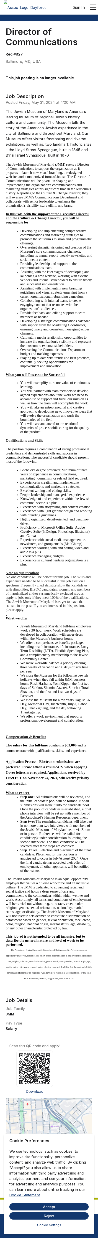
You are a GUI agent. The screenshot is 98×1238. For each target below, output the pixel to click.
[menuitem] (25, 7)
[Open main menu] (93, 7)
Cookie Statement (24, 1195)
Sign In (79, 7)
